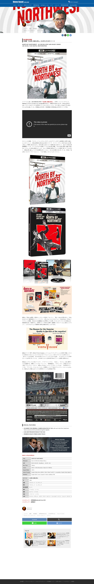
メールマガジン (66, 581)
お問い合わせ (58, 581)
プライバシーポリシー (29, 581)
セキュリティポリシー (40, 581)
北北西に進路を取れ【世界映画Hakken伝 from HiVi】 (42, 21)
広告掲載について (50, 581)
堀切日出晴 (29, 25)
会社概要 (22, 581)
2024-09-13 (29, 24)
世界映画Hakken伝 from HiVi (38, 500)
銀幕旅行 (33, 502)
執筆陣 (72, 581)
